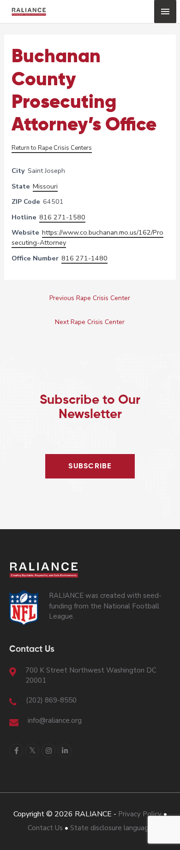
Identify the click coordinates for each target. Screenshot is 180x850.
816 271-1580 (62, 217)
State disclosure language (111, 827)
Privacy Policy (140, 814)
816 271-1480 (84, 258)
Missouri (45, 186)
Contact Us (45, 827)
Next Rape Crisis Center (90, 322)
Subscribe (90, 466)
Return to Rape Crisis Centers (52, 148)
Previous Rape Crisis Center (89, 298)
